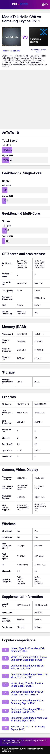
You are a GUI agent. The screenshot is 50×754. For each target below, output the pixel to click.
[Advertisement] (25, 100)
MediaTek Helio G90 (11, 51)
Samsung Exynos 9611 (38, 51)
